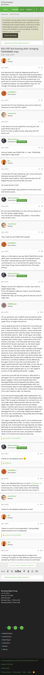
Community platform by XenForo (19, 661)
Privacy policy (17, 672)
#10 (41, 312)
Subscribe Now (10, 35)
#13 (41, 504)
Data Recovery (7, 637)
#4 (42, 148)
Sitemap (5, 649)
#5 (42, 169)
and (13, 438)
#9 (42, 282)
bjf (3, 55)
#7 (42, 232)
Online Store (6, 643)
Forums (15, 9)
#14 (41, 524)
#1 (42, 67)
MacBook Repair (7, 633)
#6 (42, 206)
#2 (42, 100)
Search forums (14, 14)
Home (5, 9)
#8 (42, 251)
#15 (41, 550)
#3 (42, 122)
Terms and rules (6, 672)
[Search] (41, 9)
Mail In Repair (7, 640)
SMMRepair (35, 483)
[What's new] (36, 9)
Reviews (5, 646)
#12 (41, 478)
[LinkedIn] (16, 571)
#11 (41, 454)
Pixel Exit (10, 664)
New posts (4, 14)
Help (24, 672)
